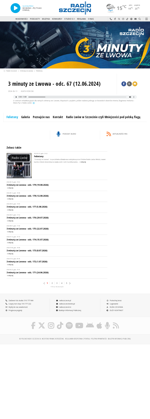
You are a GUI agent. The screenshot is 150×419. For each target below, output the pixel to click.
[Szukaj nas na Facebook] (33, 322)
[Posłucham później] (33, 103)
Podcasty (35, 19)
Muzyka (46, 19)
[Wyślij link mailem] (134, 83)
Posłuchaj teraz (115, 300)
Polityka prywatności (99, 339)
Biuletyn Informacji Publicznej (70, 310)
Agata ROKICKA (27, 91)
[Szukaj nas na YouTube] (79, 322)
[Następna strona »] (69, 283)
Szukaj (140, 19)
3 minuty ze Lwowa (26, 71)
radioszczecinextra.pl (67, 304)
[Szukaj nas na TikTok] (60, 322)
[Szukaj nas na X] (42, 322)
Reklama (81, 19)
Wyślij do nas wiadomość (135, 19)
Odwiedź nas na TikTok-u (127, 19)
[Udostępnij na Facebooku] (123, 83)
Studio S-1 (69, 19)
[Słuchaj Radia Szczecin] (15, 8)
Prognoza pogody (15, 310)
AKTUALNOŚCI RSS (119, 134)
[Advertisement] (39, 363)
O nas (91, 19)
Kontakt (58, 117)
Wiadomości (21, 19)
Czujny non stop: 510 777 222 (19, 304)
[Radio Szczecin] (75, 8)
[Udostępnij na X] (129, 83)
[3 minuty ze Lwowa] (75, 44)
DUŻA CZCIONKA (116, 307)
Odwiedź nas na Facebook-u (115, 19)
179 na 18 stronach (57, 287)
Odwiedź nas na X (119, 19)
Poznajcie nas (41, 117)
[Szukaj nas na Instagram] (51, 322)
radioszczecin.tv (65, 307)
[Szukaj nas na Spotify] (69, 322)
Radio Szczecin (11, 71)
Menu (146, 19)
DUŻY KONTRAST (116, 310)
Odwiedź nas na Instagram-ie (123, 19)
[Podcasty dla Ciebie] (107, 322)
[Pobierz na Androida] (90, 322)
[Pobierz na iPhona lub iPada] (99, 322)
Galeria (25, 117)
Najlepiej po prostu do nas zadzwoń (111, 19)
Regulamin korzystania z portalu (77, 339)
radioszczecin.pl (65, 300)
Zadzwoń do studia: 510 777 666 (20, 300)
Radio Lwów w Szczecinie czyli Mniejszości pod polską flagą (103, 117)
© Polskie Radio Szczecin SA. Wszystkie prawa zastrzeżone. (41, 339)
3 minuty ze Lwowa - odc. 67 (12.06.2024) (54, 83)
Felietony (39, 71)
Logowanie (113, 304)
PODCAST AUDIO (69, 134)
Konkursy (57, 19)
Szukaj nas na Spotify (131, 19)
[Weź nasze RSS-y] (115, 322)
